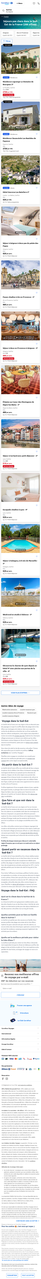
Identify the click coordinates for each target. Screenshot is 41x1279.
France (6, 16)
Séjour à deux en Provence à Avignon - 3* (20, 348)
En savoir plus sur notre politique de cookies (15, 1260)
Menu (20, 3)
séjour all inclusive (18, 884)
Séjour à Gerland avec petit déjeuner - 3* (20, 456)
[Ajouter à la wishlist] (36, 77)
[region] (20, 1248)
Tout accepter (28, 1275)
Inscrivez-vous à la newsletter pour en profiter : (16, 984)
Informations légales (8, 1039)
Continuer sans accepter (26, 1221)
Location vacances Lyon (27, 709)
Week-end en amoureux (9, 709)
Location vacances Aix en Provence (13, 713)
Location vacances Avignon (10, 716)
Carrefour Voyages (8, 1028)
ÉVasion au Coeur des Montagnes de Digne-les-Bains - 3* (18, 403)
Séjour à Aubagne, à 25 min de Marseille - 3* (20, 562)
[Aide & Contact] (39, 3)
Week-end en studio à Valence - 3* (17, 614)
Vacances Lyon (31, 713)
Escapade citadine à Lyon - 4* (15, 509)
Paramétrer (12, 1275)
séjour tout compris (32, 742)
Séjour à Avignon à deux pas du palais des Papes (20, 244)
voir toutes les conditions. (25, 1085)
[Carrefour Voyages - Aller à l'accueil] (7, 3)
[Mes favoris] (34, 3)
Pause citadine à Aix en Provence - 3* (19, 297)
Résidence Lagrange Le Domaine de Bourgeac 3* (18, 82)
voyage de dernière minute (29, 833)
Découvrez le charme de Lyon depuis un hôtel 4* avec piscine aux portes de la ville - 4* (20, 668)
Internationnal (6, 1033)
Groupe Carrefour (7, 1044)
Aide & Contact (6, 1049)
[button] (20, 10)
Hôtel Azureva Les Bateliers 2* (16, 192)
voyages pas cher (19, 736)
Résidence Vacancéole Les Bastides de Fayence (19, 139)
